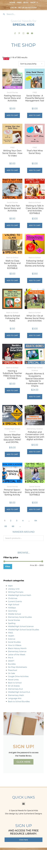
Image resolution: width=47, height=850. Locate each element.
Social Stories (14, 620)
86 (13, 526)
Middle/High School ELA (19, 692)
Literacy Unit (14, 589)
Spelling (11, 623)
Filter (7, 566)
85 (6, 526)
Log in (13, 7)
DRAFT (11, 661)
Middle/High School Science (21, 626)
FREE (10, 633)
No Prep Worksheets (17, 667)
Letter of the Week (16, 654)
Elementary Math (16, 695)
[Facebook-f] (15, 33)
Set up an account (27, 7)
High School (13, 604)
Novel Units (13, 680)
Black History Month (17, 648)
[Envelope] (32, 33)
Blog (26, 2)
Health (11, 636)
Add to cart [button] (12, 115)
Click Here (23, 761)
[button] (23, 803)
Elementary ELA (15, 689)
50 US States (14, 686)
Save (7, 59)
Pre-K (10, 658)
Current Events (15, 601)
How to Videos (14, 645)
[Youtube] (28, 33)
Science (11, 639)
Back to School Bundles (19, 701)
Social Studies (14, 642)
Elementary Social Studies (20, 617)
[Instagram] (23, 33)
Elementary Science (17, 651)
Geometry (12, 611)
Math (10, 586)
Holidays (12, 608)
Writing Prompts (15, 592)
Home (12, 2)
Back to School (15, 683)
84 (36, 520)
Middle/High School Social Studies (23, 630)
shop (32, 2)
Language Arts (14, 698)
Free (19, 2)
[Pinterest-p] (19, 33)
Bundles (12, 664)
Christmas (12, 598)
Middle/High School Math (19, 595)
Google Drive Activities (18, 676)
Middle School (14, 614)
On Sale (11, 673)
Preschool (12, 670)
